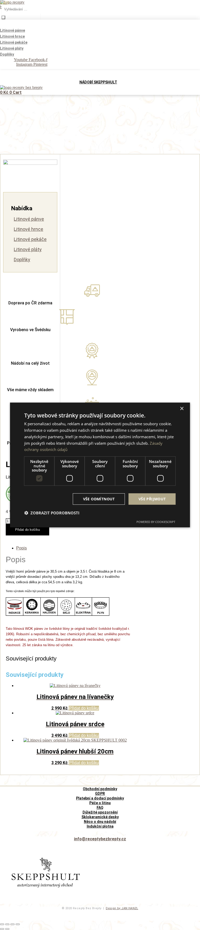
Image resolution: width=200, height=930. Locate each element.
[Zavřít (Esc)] (18, 924)
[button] (51, 513)
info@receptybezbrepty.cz (100, 838)
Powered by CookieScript (155, 522)
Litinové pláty (28, 249)
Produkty (100, 128)
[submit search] (3, 17)
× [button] (182, 409)
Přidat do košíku (27, 530)
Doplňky (22, 259)
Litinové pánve (100, 132)
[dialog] (100, 465)
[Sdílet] (12, 924)
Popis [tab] (21, 548)
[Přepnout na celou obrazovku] (7, 924)
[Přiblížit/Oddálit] (2, 924)
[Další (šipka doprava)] (7, 929)
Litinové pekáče (30, 239)
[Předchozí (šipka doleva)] (2, 929)
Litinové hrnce (28, 229)
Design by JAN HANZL (122, 908)
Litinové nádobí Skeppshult (100, 123)
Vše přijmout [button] (152, 498)
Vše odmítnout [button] (99, 498)
